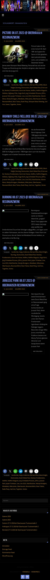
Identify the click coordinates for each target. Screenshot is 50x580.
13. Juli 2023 (8, 41)
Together (13, 104)
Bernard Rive (34, 85)
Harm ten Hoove (24, 90)
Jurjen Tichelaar (16, 96)
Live (23, 96)
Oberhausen (37, 99)
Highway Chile (12, 93)
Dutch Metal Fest (35, 88)
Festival (7, 90)
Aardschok (15, 85)
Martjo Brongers (12, 99)
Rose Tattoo (16, 102)
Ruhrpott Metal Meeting (36, 102)
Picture (44, 99)
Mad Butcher (36, 96)
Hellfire (33, 90)
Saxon (8, 104)
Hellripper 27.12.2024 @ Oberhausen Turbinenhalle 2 (20, 527)
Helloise (5, 93)
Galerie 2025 (6, 520)
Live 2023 (28, 96)
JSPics (43, 93)
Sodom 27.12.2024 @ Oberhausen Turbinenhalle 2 (19, 523)
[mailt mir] (27, 577)
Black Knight (43, 252)
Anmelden (5, 546)
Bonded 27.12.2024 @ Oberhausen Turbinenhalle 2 (19, 530)
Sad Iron (31, 185)
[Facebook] (23, 577)
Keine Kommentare (42, 30)
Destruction (25, 88)
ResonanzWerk (7, 102)
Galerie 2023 (20, 41)
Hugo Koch (21, 93)
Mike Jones (28, 99)
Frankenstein (14, 90)
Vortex (19, 104)
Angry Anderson (24, 85)
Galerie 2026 (6, 516)
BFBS (41, 85)
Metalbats (21, 99)
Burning (18, 88)
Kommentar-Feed (8, 553)
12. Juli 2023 (8, 205)
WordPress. (35, 572)
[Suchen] (45, 501)
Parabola (26, 572)
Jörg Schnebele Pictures (33, 93)
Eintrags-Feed (7, 549)
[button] (5, 81)
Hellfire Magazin (41, 90)
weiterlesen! (9, 76)
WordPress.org (7, 556)
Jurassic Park (6, 96)
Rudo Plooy (24, 102)
